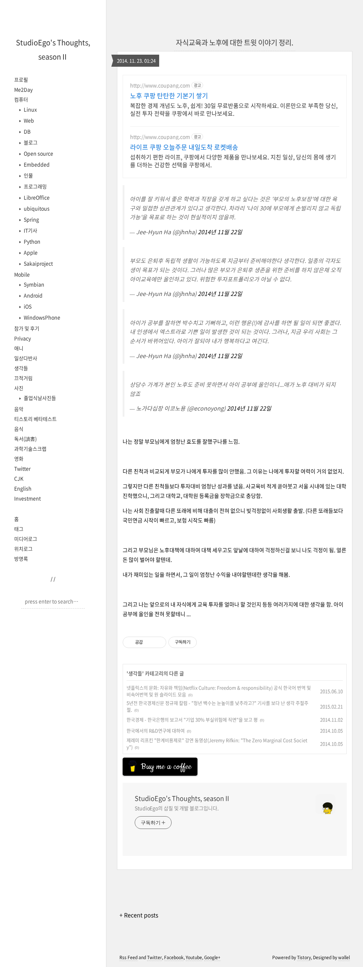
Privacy (22, 338)
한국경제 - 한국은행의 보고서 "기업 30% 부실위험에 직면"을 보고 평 (192, 719)
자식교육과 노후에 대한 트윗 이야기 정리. (235, 42)
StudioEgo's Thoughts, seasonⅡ (182, 798)
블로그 (30, 142)
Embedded (36, 164)
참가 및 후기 (26, 328)
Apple (30, 252)
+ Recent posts (138, 915)
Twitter (22, 468)
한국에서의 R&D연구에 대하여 (156, 730)
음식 (18, 428)
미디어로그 (25, 538)
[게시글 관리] (158, 642)
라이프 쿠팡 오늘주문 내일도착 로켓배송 (184, 147)
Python (31, 241)
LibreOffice (36, 197)
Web (28, 120)
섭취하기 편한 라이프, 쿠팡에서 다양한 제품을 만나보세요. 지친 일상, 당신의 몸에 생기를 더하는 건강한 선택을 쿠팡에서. (233, 161)
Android (33, 295)
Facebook (174, 957)
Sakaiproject (38, 263)
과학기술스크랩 (30, 448)
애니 (18, 348)
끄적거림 (23, 377)
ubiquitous (36, 208)
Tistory (304, 957)
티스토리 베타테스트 (35, 418)
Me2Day (23, 89)
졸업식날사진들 (39, 397)
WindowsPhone (41, 317)
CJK (18, 478)
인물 (28, 175)
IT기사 (30, 230)
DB (26, 131)
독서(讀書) (25, 438)
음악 (18, 408)
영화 (18, 458)
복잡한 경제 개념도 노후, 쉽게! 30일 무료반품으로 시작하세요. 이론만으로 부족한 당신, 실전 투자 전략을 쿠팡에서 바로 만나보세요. (233, 109)
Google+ (212, 957)
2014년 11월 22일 (220, 231)
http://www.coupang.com (160, 85)
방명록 (21, 558)
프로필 (21, 79)
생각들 (21, 368)
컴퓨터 (21, 99)
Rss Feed (128, 957)
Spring (31, 219)
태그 (18, 528)
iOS (27, 306)
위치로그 (23, 548)
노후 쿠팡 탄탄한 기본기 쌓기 (169, 96)
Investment (27, 498)
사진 (18, 387)
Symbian (33, 284)
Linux (30, 109)
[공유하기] (149, 642)
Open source (38, 153)
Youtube (194, 957)
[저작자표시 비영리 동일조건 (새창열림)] (206, 642)
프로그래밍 (35, 186)
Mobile (22, 274)
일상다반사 (25, 358)
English (23, 488)
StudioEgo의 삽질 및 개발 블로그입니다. (176, 808)
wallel (344, 957)
